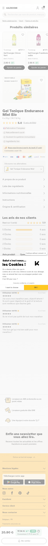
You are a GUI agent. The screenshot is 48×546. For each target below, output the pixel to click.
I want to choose (12, 287)
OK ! (36, 287)
